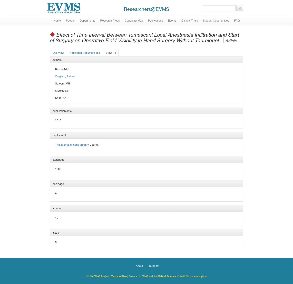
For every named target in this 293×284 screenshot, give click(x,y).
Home (57, 20)
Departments (87, 20)
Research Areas (110, 20)
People (70, 20)
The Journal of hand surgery (72, 145)
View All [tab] (111, 53)
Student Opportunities (216, 20)
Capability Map (134, 20)
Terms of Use (119, 276)
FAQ (237, 20)
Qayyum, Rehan (65, 76)
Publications (155, 20)
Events (172, 20)
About (139, 266)
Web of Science (167, 276)
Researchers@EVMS (146, 8)
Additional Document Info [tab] (85, 53)
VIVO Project (102, 276)
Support (154, 266)
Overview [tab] (58, 53)
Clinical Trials (189, 20)
